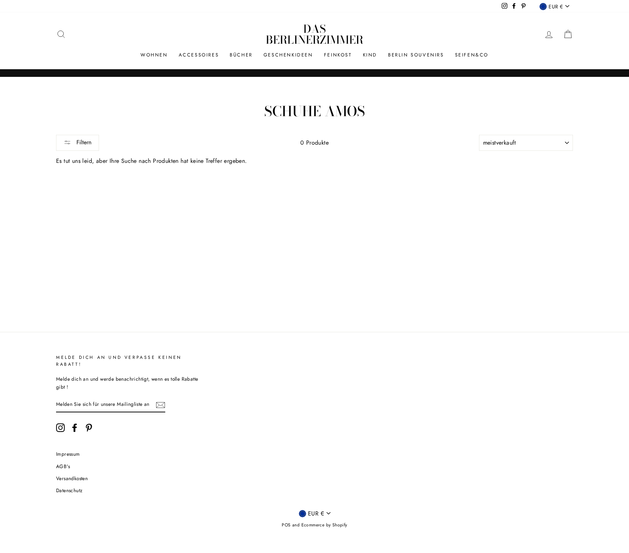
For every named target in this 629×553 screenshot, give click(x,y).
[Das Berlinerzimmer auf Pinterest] (88, 427)
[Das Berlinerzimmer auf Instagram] (60, 427)
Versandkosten (72, 478)
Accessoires (199, 54)
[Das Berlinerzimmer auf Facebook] (74, 427)
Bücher (241, 54)
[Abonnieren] (160, 404)
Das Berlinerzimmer (314, 34)
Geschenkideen (288, 54)
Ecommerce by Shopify (324, 525)
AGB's (63, 466)
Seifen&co (471, 54)
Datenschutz (69, 490)
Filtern (83, 142)
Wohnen (154, 54)
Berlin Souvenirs (416, 54)
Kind (370, 54)
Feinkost (338, 54)
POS (286, 525)
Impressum (68, 454)
